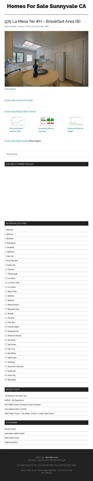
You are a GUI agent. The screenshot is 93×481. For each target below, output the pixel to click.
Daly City (10, 256)
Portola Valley (13, 327)
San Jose (11, 349)
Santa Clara (12, 358)
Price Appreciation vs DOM (15, 409)
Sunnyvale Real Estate (16, 141)
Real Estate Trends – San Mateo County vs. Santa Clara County (29, 413)
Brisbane (10, 239)
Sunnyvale (12, 371)
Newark (11, 314)
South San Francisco (16, 366)
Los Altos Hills (13, 283)
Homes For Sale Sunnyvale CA (46, 6)
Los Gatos (12, 287)
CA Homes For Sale (65, 470)
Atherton (10, 230)
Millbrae (11, 296)
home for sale (10, 429)
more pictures (10, 89)
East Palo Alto (12, 261)
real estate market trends (15, 433)
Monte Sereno (13, 305)
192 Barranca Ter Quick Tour (16, 396)
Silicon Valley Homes (29, 470)
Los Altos (11, 278)
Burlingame (11, 243)
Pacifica (11, 318)
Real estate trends (12, 438)
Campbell (10, 247)
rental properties (11, 442)
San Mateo (12, 353)
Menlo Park (12, 291)
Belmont (10, 234)
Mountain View (13, 309)
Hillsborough (13, 274)
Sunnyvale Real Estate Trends (20, 111)
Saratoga (11, 362)
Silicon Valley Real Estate (47, 470)
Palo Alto (11, 322)
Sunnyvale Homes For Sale (19, 100)
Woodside (12, 380)
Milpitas (11, 300)
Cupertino (10, 252)
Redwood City (13, 331)
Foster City (11, 265)
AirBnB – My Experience (14, 400)
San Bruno (12, 340)
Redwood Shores (14, 336)
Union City (12, 375)
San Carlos (12, 344)
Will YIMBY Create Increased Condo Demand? (23, 405)
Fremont (11, 269)
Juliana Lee (39, 457)
